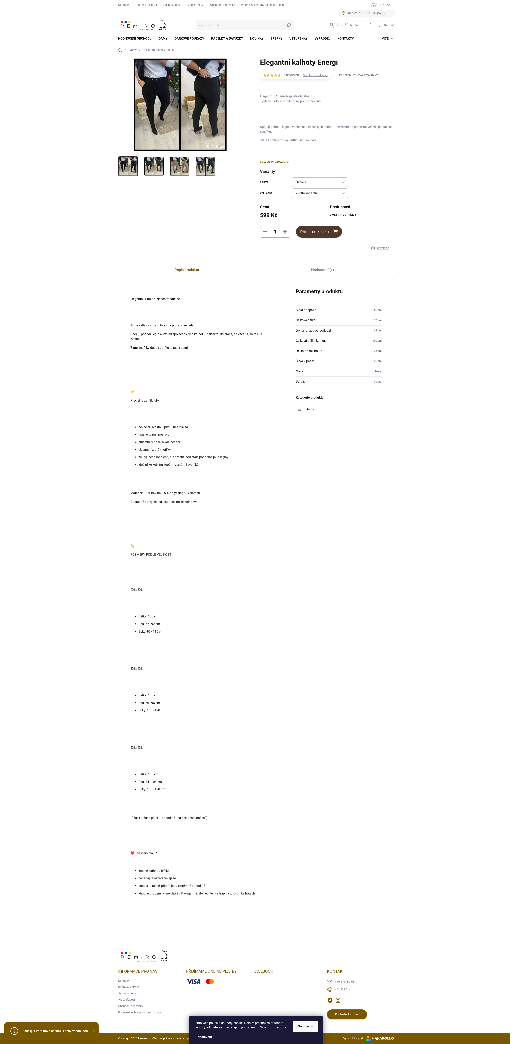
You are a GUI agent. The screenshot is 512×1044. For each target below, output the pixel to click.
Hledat (288, 25)
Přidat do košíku (314, 231)
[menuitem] (136, 39)
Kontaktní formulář (347, 1014)
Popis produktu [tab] (186, 270)
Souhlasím (305, 1026)
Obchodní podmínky (222, 4)
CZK (382, 5)
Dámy (310, 409)
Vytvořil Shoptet (353, 1038)
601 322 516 (343, 989)
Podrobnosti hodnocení (315, 75)
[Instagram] (338, 1000)
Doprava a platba (146, 4)
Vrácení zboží (196, 4)
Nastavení (204, 1037)
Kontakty (124, 4)
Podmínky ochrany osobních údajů (262, 4)
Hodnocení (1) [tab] (322, 270)
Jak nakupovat (172, 4)
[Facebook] (330, 1000)
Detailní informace (272, 162)
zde (283, 1027)
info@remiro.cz (344, 981)
